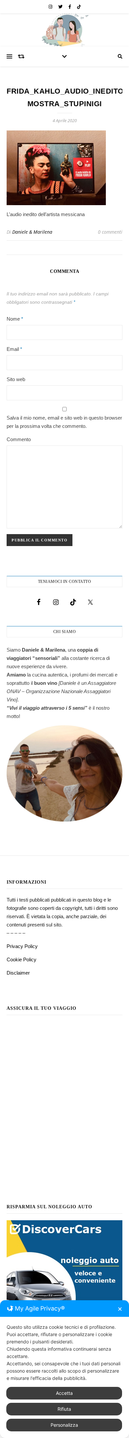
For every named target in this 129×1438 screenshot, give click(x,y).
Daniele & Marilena (32, 232)
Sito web (16, 379)
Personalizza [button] (64, 1425)
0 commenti (110, 232)
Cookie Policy (21, 959)
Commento (19, 439)
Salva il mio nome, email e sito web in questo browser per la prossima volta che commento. (64, 422)
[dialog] (64, 1369)
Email (14, 349)
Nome (15, 319)
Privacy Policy (22, 946)
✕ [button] (119, 1309)
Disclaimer (18, 973)
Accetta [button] (64, 1393)
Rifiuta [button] (64, 1409)
